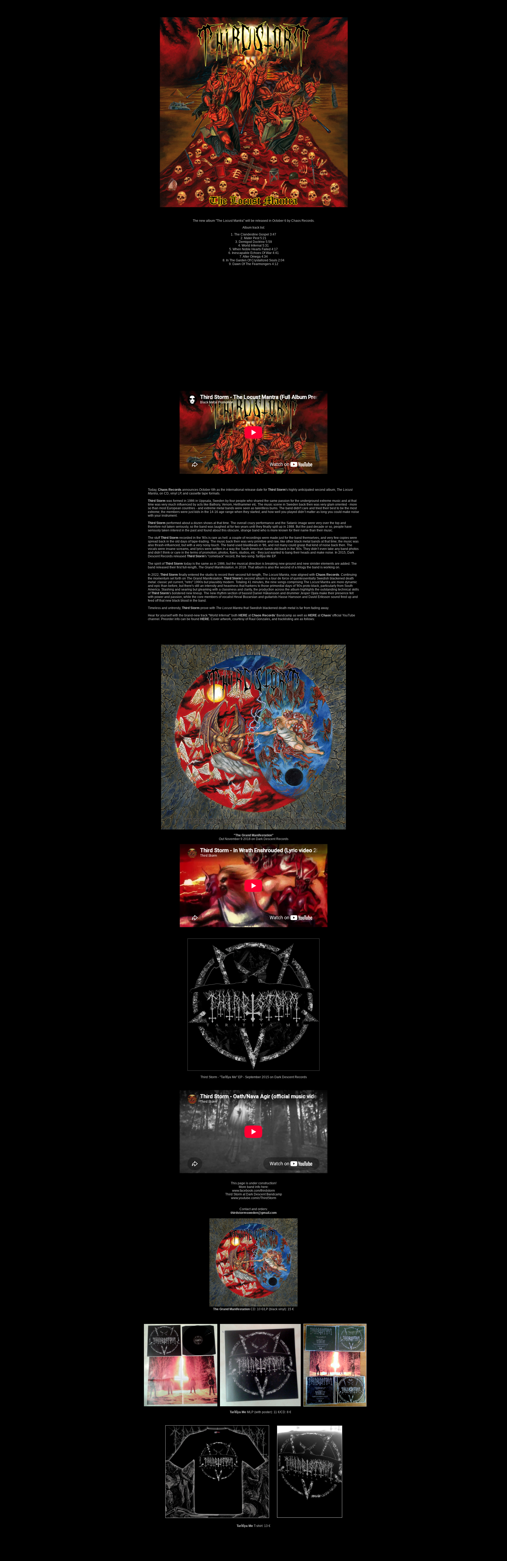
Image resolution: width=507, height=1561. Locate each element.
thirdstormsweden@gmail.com (254, 1213)
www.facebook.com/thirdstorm (253, 1190)
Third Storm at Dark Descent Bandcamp (253, 1194)
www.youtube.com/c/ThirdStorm (253, 1198)
